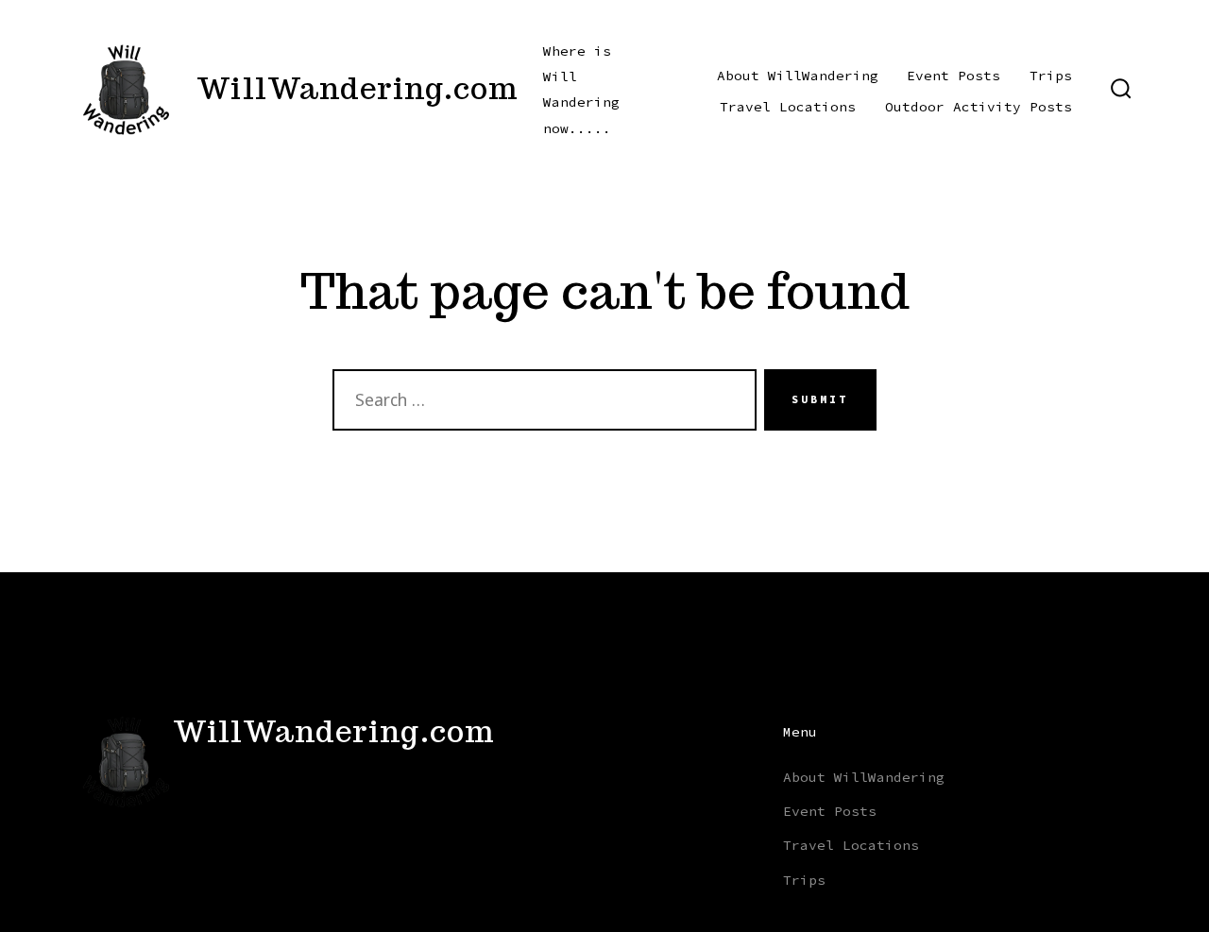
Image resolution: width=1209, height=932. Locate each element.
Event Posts (953, 75)
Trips (1051, 75)
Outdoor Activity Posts (978, 106)
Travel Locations (788, 106)
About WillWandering (797, 75)
